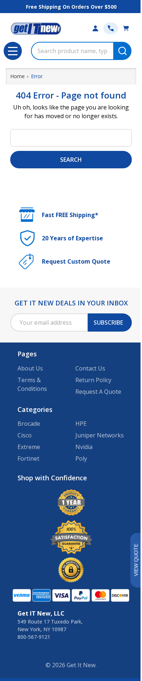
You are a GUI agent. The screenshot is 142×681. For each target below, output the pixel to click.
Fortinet (28, 458)
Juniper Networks (99, 435)
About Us (30, 368)
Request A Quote (98, 392)
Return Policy (93, 380)
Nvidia (83, 447)
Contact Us (90, 368)
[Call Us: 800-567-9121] (110, 28)
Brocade (28, 424)
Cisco (24, 435)
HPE (81, 424)
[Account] (95, 28)
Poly (81, 458)
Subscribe (108, 323)
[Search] (122, 51)
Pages (27, 353)
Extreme (28, 447)
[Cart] (126, 28)
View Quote (136, 560)
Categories (34, 409)
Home (17, 76)
